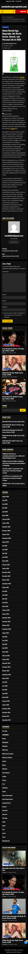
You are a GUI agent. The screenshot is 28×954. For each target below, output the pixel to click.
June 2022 (5, 686)
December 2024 (6, 572)
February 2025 (6, 565)
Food (3, 784)
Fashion (4, 776)
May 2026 (4, 508)
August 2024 (5, 587)
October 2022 (5, 671)
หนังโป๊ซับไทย (6, 476)
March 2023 (5, 652)
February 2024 (6, 610)
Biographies (5, 27)
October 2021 (5, 716)
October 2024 (5, 580)
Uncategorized (6, 841)
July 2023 (4, 637)
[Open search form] (13, 11)
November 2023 (6, 621)
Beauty (4, 738)
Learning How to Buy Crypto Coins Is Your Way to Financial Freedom (13, 471)
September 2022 (6, 674)
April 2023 (5, 648)
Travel (3, 837)
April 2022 (5, 693)
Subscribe (23, 11)
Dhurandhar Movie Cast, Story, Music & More (13, 421)
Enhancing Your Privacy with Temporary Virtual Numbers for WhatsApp (14, 463)
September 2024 (6, 584)
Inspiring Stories (6, 803)
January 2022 (5, 705)
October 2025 (5, 534)
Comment (5, 271)
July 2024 (4, 591)
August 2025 (5, 542)
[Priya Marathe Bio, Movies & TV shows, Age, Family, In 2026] (14, 339)
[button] (2, 11)
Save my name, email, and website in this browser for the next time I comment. (14, 315)
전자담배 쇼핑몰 (7, 469)
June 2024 (5, 595)
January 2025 (5, 568)
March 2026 (5, 515)
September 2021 (6, 720)
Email (4, 301)
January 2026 (5, 523)
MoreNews (10, 952)
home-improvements (7, 799)
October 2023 (5, 625)
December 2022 (6, 663)
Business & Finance (7, 757)
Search (4, 406)
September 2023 (6, 629)
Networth (4, 814)
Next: (10, 255)
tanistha (5, 376)
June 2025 (5, 549)
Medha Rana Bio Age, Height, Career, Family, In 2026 (12, 374)
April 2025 (5, 557)
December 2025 (6, 527)
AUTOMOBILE (5, 735)
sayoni (5, 352)
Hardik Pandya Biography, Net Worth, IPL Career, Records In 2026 (14, 917)
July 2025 (4, 546)
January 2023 (5, 659)
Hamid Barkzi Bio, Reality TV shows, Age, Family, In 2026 (12, 398)
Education (4, 769)
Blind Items (5, 750)
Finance (4, 780)
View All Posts (14, 242)
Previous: (10, 250)
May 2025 (4, 553)
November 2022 (6, 667)
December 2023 (6, 618)
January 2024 (5, 614)
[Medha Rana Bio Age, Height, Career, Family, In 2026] (14, 363)
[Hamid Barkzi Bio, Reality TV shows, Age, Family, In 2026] (14, 387)
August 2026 (5, 496)
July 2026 (4, 500)
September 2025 (6, 538)
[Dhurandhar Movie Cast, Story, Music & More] (14, 858)
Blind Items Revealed (7, 754)
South (3, 822)
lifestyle (4, 807)
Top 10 (4, 833)
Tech (3, 829)
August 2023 (5, 633)
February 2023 (6, 656)
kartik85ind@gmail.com (10, 43)
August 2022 (5, 678)
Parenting (4, 818)
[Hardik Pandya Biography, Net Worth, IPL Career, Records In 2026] (14, 906)
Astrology (4, 731)
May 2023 (4, 644)
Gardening (4, 788)
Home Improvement (7, 795)
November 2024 (6, 576)
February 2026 (6, 519)
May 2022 (4, 690)
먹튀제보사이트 (7, 483)
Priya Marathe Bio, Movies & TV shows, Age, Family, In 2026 (13, 350)
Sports (4, 826)
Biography (4, 746)
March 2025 (5, 561)
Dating (4, 765)
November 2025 (6, 531)
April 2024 (5, 602)
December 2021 (6, 709)
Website (4, 307)
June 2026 (5, 504)
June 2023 (5, 640)
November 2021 (6, 712)
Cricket (4, 761)
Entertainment (6, 773)
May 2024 (4, 599)
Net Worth (4, 810)
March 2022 (5, 697)
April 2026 (5, 512)
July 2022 (4, 682)
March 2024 (5, 606)
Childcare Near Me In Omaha (10, 461)
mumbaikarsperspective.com (14, 6)
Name (4, 294)
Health (4, 791)
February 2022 (6, 701)
